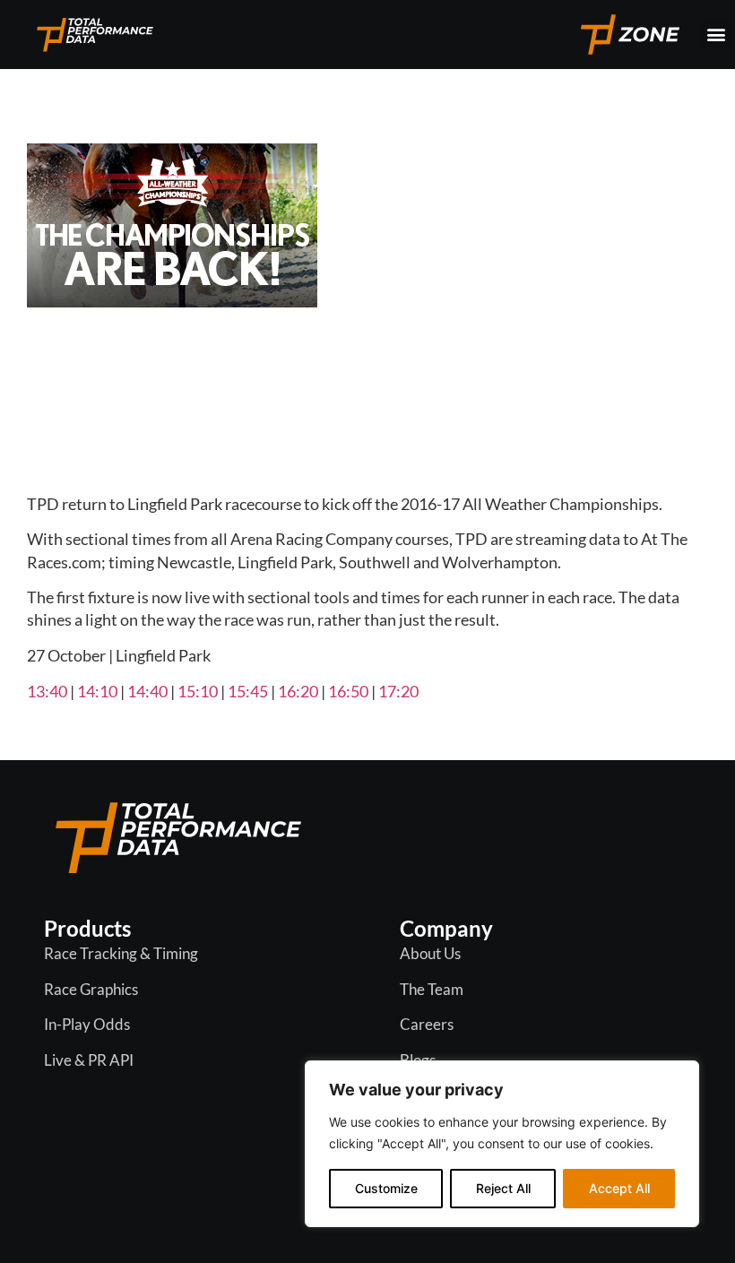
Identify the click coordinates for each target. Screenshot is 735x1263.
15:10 (197, 691)
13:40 (47, 691)
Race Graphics (91, 989)
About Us (430, 953)
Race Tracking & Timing (121, 953)
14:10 (97, 691)
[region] (502, 1143)
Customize (386, 1188)
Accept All (619, 1188)
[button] (716, 34)
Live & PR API (89, 1060)
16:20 (298, 691)
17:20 (398, 691)
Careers (427, 1024)
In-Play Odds (87, 1024)
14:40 (147, 691)
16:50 (348, 691)
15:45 (248, 691)
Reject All (503, 1188)
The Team (431, 989)
